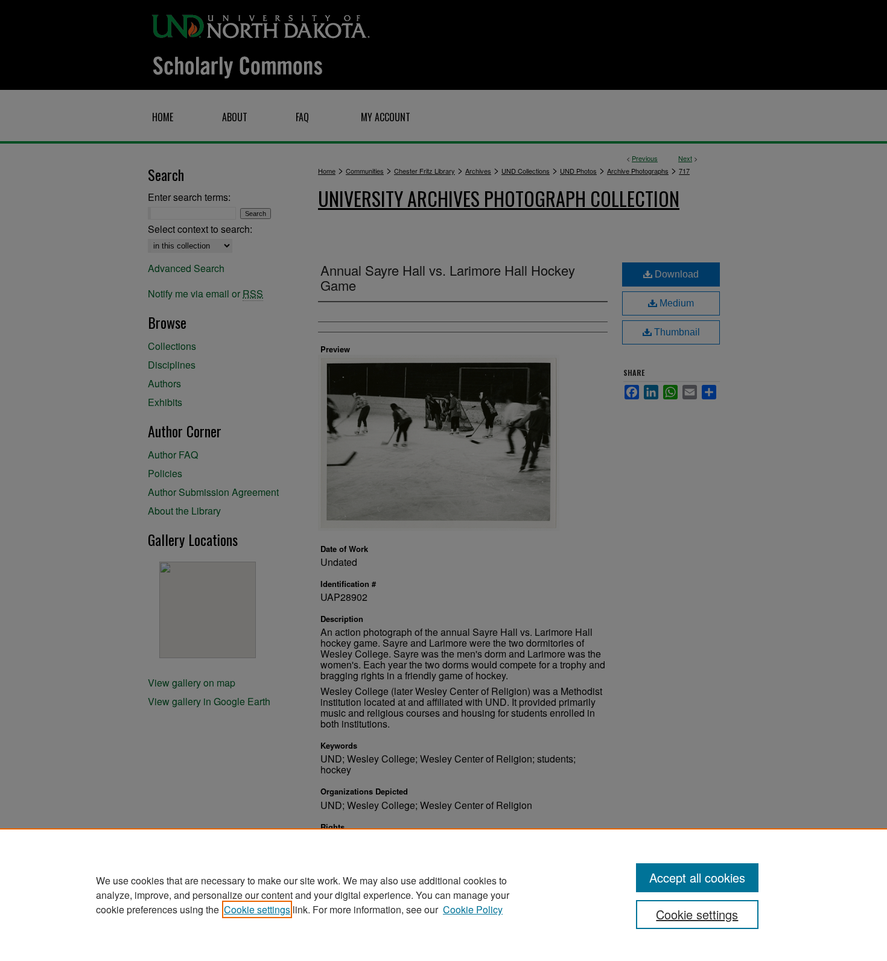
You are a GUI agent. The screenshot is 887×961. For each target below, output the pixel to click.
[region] (443, 894)
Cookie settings (257, 909)
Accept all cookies (697, 877)
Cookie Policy (473, 909)
